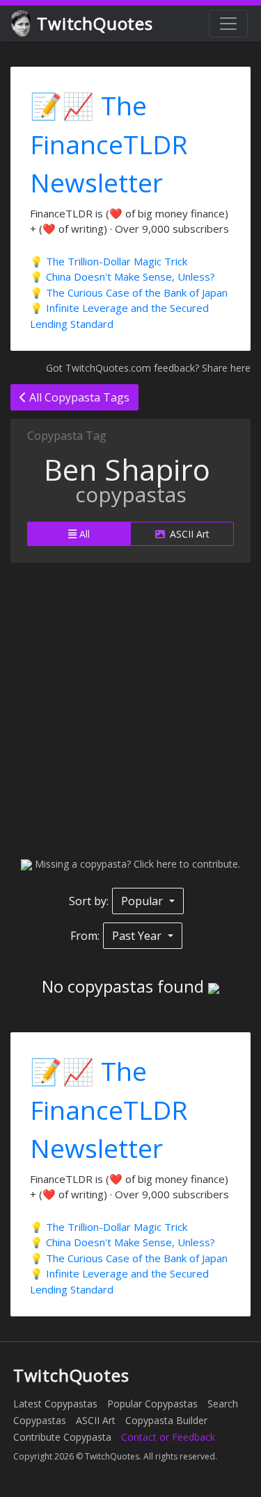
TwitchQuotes (95, 23)
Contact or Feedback (168, 1437)
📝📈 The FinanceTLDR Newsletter (109, 144)
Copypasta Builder (166, 1420)
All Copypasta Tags (77, 397)
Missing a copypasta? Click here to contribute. (136, 863)
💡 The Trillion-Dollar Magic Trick (108, 261)
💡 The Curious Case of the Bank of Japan (129, 292)
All (83, 533)
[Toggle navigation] (228, 24)
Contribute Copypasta (62, 1437)
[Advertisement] (130, 709)
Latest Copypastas (55, 1403)
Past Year (138, 935)
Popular (143, 901)
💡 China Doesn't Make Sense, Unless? (122, 276)
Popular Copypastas (152, 1403)
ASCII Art (188, 533)
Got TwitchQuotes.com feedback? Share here (148, 367)
